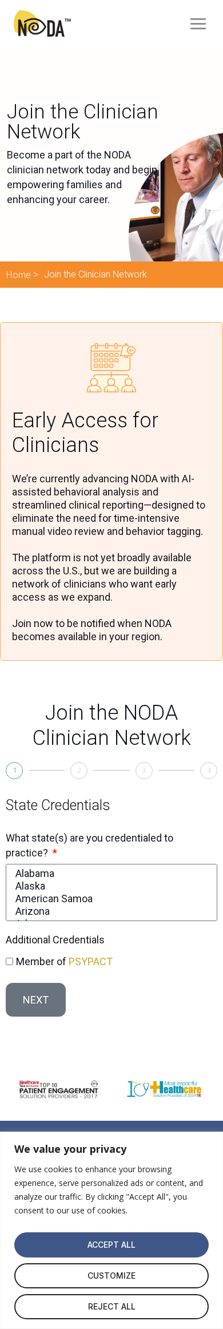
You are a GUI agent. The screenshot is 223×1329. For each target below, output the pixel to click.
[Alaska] (109, 886)
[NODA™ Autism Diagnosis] (42, 23)
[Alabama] (109, 873)
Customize (111, 1275)
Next (36, 1000)
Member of (64, 961)
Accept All (111, 1244)
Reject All (112, 1306)
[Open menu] (196, 23)
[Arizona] (109, 911)
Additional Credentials (55, 940)
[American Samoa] (109, 898)
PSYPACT (91, 961)
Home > (22, 274)
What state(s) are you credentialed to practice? (89, 845)
